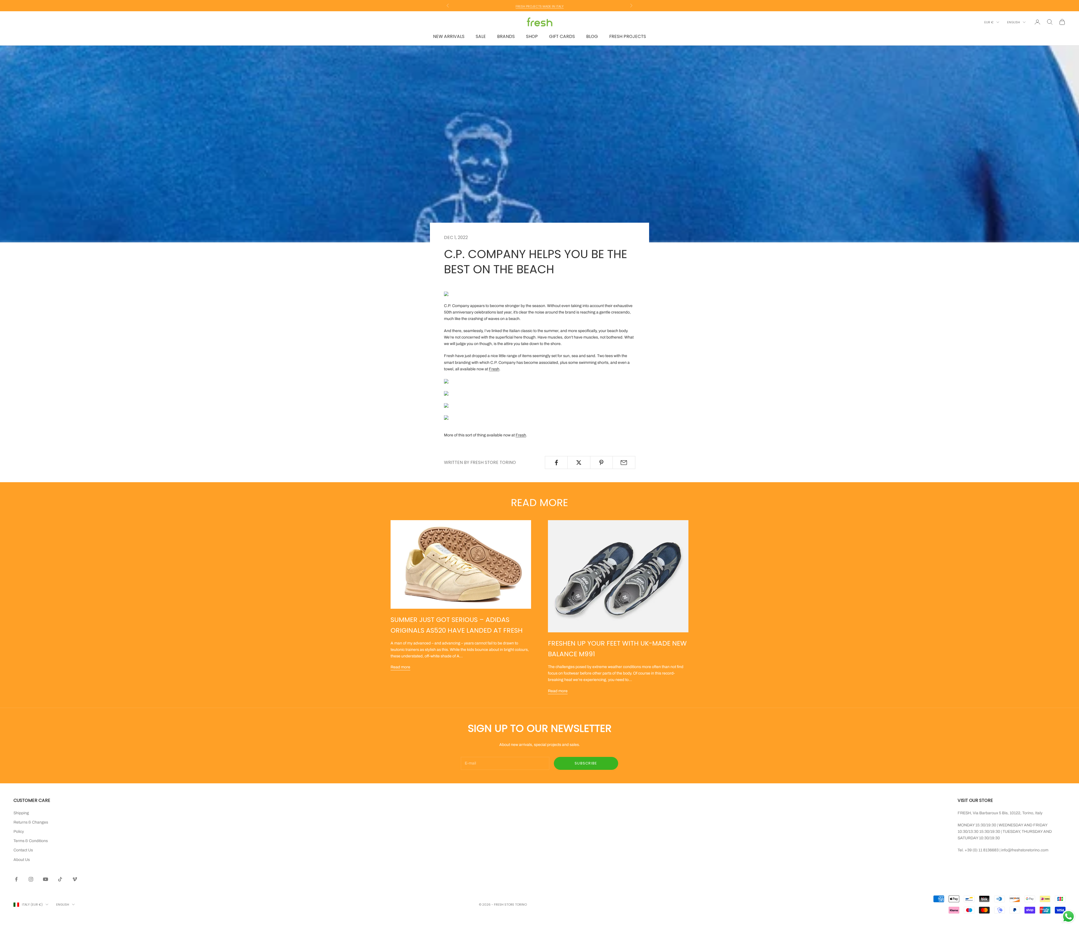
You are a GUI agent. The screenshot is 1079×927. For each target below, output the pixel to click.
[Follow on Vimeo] (75, 879)
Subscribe (586, 763)
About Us (21, 860)
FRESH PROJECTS (627, 36)
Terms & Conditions (30, 841)
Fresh (494, 369)
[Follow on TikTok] (60, 879)
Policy (18, 831)
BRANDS (506, 36)
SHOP (532, 36)
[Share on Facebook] (556, 462)
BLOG (592, 36)
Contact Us (23, 850)
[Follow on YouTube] (45, 879)
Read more (400, 667)
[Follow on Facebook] (16, 879)
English (1013, 22)
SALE (481, 36)
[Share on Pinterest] (601, 462)
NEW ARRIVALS (448, 36)
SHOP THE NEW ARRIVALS (539, 5)
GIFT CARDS (562, 36)
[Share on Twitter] (579, 462)
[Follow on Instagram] (31, 879)
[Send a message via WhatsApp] (1068, 916)
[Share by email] (624, 462)
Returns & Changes (30, 822)
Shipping (21, 813)
